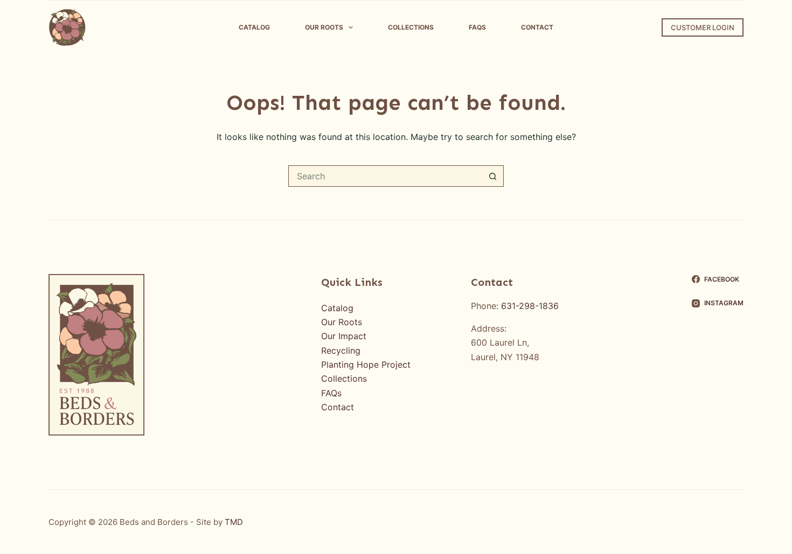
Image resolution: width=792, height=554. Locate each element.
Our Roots (324, 27)
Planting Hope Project (366, 364)
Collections (411, 27)
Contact (537, 27)
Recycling (340, 350)
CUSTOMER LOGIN (702, 27)
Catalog (254, 27)
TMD (234, 522)
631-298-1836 (530, 305)
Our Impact (343, 336)
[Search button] (493, 176)
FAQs (477, 27)
